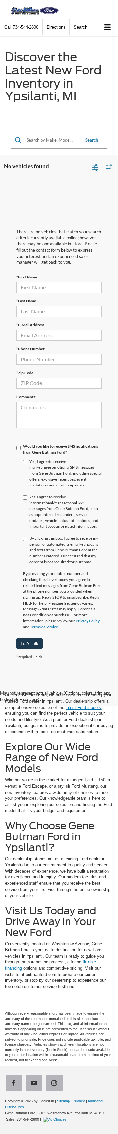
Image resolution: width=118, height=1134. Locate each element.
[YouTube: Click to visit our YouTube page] (35, 1083)
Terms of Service (44, 626)
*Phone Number (30, 348)
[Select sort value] (107, 166)
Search (91, 140)
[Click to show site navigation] (107, 27)
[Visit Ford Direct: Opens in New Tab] (55, 1119)
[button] (21, 27)
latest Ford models (83, 707)
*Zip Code (24, 372)
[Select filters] (95, 167)
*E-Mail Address (30, 324)
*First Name (26, 277)
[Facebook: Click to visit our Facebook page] (15, 1083)
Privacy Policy (88, 620)
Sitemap (63, 1101)
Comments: (26, 396)
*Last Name (26, 301)
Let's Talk (29, 643)
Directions (56, 27)
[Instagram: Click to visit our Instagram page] (55, 1083)
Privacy (79, 1101)
